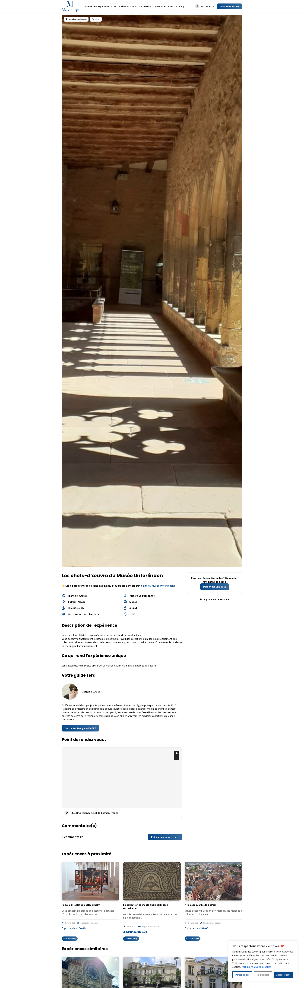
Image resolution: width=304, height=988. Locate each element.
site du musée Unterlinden (158, 585)
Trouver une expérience (96, 6)
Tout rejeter (263, 974)
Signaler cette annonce (216, 599)
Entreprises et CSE (124, 6)
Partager (96, 19)
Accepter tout (283, 974)
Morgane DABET (91, 691)
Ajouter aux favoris (78, 19)
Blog (181, 6)
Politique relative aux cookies (256, 966)
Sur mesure (144, 6)
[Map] (122, 778)
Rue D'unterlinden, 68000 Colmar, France (94, 812)
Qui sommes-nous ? (164, 6)
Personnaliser (242, 974)
